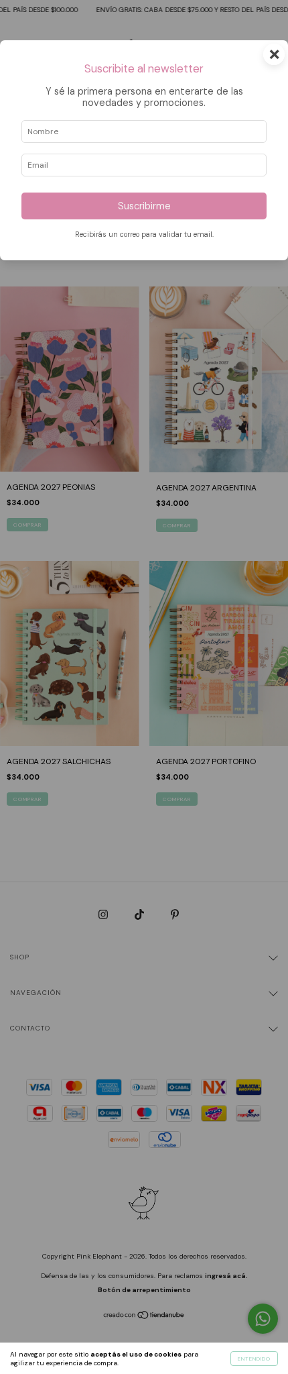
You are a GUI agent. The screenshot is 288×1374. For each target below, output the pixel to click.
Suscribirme (144, 206)
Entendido (254, 1358)
